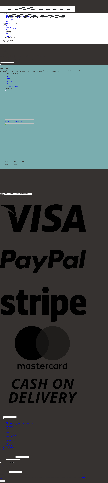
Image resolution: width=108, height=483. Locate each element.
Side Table (8, 23)
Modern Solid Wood (8, 40)
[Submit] (3, 25)
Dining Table (9, 27)
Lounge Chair (9, 19)
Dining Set (8, 25)
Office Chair (9, 39)
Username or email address (7, 456)
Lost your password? (5, 465)
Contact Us (10, 76)
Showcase (5, 43)
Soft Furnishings (10, 440)
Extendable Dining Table (12, 28)
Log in (11, 462)
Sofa (7, 15)
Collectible (8, 36)
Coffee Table (9, 22)
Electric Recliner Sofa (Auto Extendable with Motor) (19, 16)
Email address (4, 472)
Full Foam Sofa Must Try (12, 18)
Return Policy (10, 83)
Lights (7, 439)
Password (3, 459)
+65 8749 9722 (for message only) (13, 121)
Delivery (9, 81)
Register (2, 481)
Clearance (5, 41)
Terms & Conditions (12, 86)
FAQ (8, 78)
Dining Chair (9, 436)
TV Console (9, 20)
